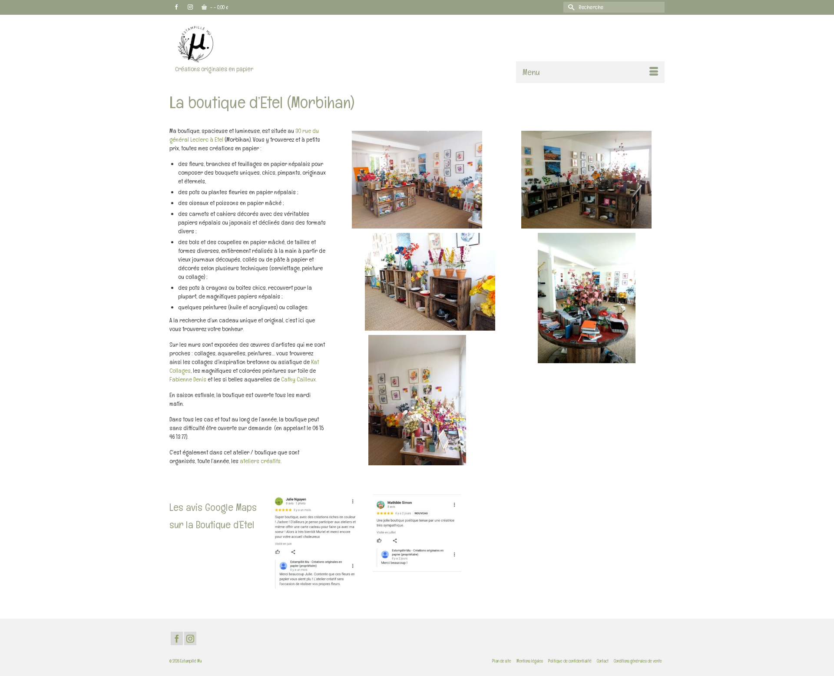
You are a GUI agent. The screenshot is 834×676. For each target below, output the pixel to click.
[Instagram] (190, 638)
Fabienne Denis (187, 379)
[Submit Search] (569, 7)
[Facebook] (177, 638)
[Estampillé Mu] (247, 43)
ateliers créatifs (260, 461)
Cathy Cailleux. (299, 379)
